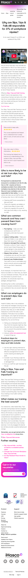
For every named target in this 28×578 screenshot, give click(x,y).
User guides (17, 516)
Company (4, 522)
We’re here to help (19, 512)
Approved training (6, 527)
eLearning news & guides (8, 541)
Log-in (18, 574)
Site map (11, 574)
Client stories (4, 533)
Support (16, 509)
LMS (2, 516)
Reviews (3, 520)
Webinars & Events (6, 547)
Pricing (3, 518)
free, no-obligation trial (8, 434)
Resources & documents (7, 545)
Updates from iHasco (6, 539)
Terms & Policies (19, 571)
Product (3, 509)
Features (3, 512)
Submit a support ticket (20, 514)
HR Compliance (5, 543)
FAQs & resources (19, 518)
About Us (3, 525)
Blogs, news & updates (8, 534)
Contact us (4, 531)
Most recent (4, 537)
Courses (3, 514)
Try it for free (5, 106)
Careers (3, 529)
